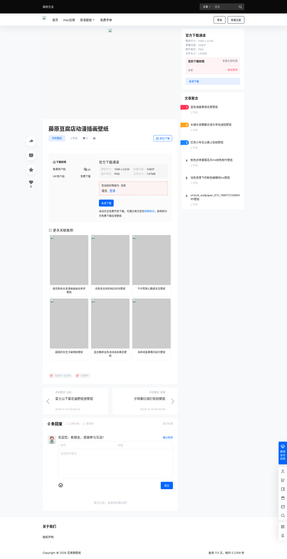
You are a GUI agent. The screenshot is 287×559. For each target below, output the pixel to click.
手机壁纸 (57, 138)
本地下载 (106, 203)
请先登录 (233, 69)
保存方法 (48, 6)
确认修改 (168, 437)
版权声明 (48, 537)
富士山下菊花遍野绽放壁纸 (74, 399)
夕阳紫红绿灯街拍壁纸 (149, 399)
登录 (219, 20)
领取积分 (149, 211)
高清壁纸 (86, 20)
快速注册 (236, 20)
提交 (166, 485)
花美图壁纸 (73, 552)
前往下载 (165, 138)
